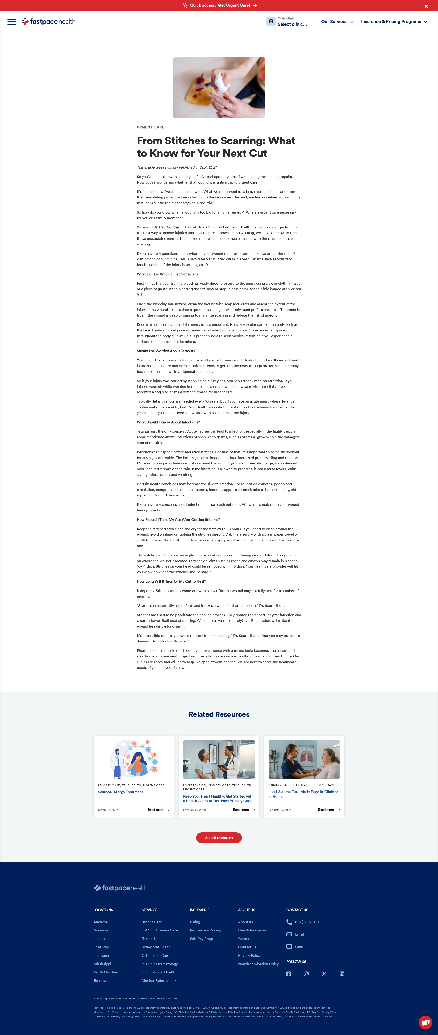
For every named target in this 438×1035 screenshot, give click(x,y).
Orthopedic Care (155, 955)
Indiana (99, 939)
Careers (244, 939)
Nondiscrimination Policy (258, 964)
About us (245, 922)
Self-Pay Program (204, 939)
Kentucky (101, 947)
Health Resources (252, 930)
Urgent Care (152, 922)
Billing (195, 922)
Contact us (247, 947)
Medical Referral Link (159, 981)
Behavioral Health (156, 947)
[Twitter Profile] (324, 974)
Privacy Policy (249, 955)
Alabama (101, 922)
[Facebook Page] (288, 974)
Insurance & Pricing (205, 930)
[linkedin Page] (342, 974)
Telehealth (150, 939)
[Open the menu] (14, 22)
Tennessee (102, 981)
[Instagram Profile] (306, 974)
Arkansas (101, 930)
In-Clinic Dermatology (160, 964)
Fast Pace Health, (237, 227)
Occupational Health (158, 972)
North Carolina (106, 972)
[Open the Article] (133, 759)
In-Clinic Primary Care (160, 930)
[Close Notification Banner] (427, 7)
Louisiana (101, 955)
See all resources (219, 838)
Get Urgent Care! (234, 5)
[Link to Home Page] (48, 21)
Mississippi (102, 964)
